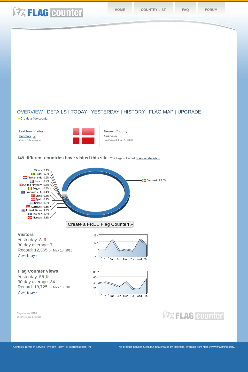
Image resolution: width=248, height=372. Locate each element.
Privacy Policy (55, 346)
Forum (211, 10)
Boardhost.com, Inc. (80, 346)
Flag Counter (48, 12)
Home (120, 10)
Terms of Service (35, 346)
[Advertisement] (124, 71)
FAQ (185, 10)
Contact (18, 346)
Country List (153, 10)
